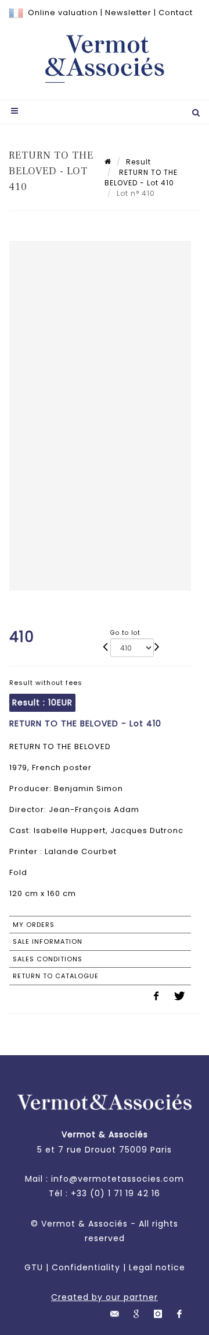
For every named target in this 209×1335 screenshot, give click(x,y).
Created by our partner (104, 1297)
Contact (175, 12)
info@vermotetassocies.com (117, 1179)
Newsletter (128, 12)
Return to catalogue (56, 976)
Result (138, 162)
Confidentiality (86, 1267)
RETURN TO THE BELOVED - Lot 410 (141, 177)
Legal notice (157, 1267)
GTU (33, 1267)
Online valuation (63, 12)
